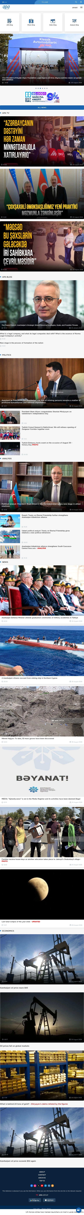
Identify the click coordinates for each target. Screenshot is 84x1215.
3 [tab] (40, 88)
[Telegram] (45, 1185)
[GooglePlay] (35, 1200)
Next (81, 59)
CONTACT (42, 1175)
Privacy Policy (46, 1209)
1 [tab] (36, 88)
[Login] (81, 2)
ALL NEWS (42, 107)
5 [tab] (44, 88)
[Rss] (52, 1185)
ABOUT (42, 1172)
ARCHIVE (42, 1178)
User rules (36, 1209)
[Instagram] (35, 1185)
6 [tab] (46, 88)
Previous (3, 59)
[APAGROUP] (42, 1195)
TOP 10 (42, 1181)
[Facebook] (31, 1185)
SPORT (75, 8)
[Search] (76, 2)
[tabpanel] (42, 60)
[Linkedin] (49, 1185)
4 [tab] (42, 88)
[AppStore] (49, 1200)
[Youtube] (42, 1185)
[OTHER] (80, 7)
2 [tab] (38, 88)
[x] (38, 1185)
